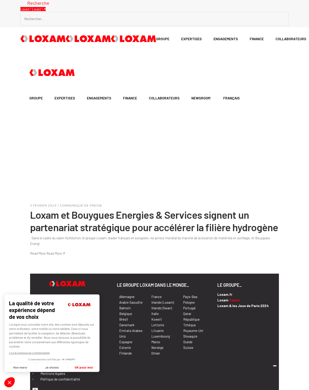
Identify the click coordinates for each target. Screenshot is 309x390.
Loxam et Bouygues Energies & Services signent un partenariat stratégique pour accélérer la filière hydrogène (154, 221)
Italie (155, 314)
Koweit (156, 319)
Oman (155, 353)
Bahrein (125, 308)
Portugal (189, 308)
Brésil (123, 319)
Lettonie (157, 325)
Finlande (125, 353)
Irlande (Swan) (161, 308)
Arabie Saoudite (131, 302)
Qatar (187, 314)
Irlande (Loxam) (162, 302)
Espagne (125, 342)
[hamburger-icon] (275, 366)
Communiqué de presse (81, 205)
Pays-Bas (190, 297)
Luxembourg (160, 336)
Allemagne (127, 297)
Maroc (155, 342)
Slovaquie (190, 336)
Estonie (125, 347)
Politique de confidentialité (60, 379)
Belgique (125, 314)
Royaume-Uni (193, 331)
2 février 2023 (43, 205)
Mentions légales (52, 373)
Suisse (188, 347)
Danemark (126, 325)
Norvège (157, 347)
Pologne (189, 302)
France (156, 297)
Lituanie (157, 331)
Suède (188, 342)
